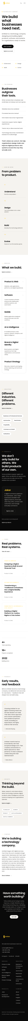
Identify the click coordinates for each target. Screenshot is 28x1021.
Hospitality (7, 425)
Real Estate (17, 420)
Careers (18, 1000)
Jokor (3, 992)
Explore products (6, 522)
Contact (18, 1003)
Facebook (11, 956)
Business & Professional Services (13, 416)
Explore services (7, 272)
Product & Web (6, 964)
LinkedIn (17, 956)
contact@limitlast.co (7, 948)
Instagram (4, 956)
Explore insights (7, 803)
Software (4, 967)
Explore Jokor (10, 511)
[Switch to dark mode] (21, 3)
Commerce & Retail (9, 429)
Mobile (3, 970)
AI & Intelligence (6, 972)
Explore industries (7, 408)
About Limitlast (7, 875)
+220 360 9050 (6, 952)
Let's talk (14, 917)
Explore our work (8, 51)
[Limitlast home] (14, 936)
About (17, 992)
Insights (18, 997)
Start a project (8, 46)
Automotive (7, 420)
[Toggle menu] (24, 3)
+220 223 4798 (6, 950)
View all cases (6, 551)
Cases (17, 995)
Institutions (7, 434)
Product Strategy (6, 980)
